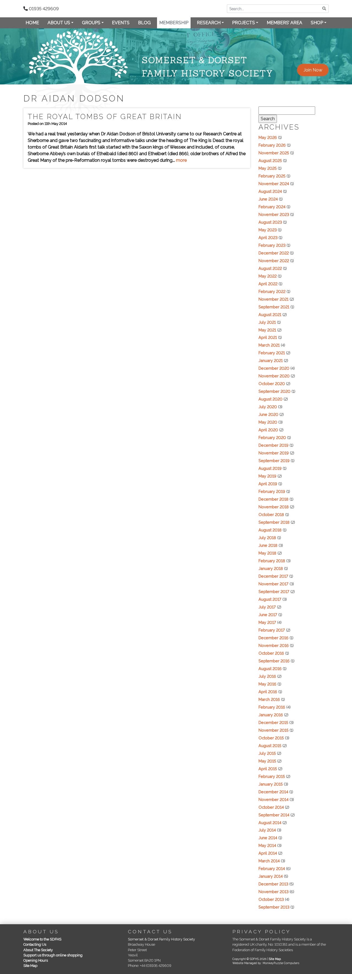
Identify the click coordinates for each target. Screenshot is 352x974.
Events (121, 22)
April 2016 (267, 691)
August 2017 (269, 599)
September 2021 (273, 306)
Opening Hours (35, 960)
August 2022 (270, 268)
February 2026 (272, 145)
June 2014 (267, 837)
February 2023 (271, 245)
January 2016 (270, 714)
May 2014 (267, 845)
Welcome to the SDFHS (42, 939)
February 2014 (271, 868)
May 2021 (267, 330)
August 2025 (270, 160)
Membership (173, 22)
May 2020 (267, 422)
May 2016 (267, 684)
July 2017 (267, 607)
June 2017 (267, 614)
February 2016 (271, 707)
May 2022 (267, 276)
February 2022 (271, 291)
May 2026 (267, 137)
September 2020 (274, 391)
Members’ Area (284, 22)
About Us (59, 22)
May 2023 (267, 229)
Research (209, 22)
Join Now (313, 70)
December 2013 (273, 884)
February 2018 (271, 560)
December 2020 (273, 368)
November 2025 (273, 152)
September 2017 (273, 591)
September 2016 (274, 661)
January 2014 (270, 876)
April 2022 (267, 283)
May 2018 (267, 553)
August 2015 (269, 745)
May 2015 (267, 761)
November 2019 (273, 453)
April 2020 (268, 429)
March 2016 (269, 699)
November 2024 (273, 183)
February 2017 (271, 630)
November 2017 (273, 583)
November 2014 (273, 799)
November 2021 (273, 299)
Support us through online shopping (52, 955)
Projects (243, 22)
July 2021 (267, 322)
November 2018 (273, 506)
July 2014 (267, 830)
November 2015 (273, 730)
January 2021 (270, 360)
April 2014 (267, 853)
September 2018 (274, 522)
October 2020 (271, 383)
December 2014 (273, 791)
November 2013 (273, 891)
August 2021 (269, 314)
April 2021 (267, 337)
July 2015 (267, 753)
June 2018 (267, 545)
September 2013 (273, 907)
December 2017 (273, 576)
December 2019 (273, 445)
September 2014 (273, 815)
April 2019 (267, 483)
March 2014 (269, 860)
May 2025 (267, 168)
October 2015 (271, 738)
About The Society (38, 950)
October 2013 (271, 899)
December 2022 (273, 253)
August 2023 (270, 222)
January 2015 (270, 784)
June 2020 (268, 414)
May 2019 (267, 476)
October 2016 (271, 653)
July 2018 (267, 537)
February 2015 (271, 776)
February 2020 (272, 437)
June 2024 (268, 199)
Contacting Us (34, 944)
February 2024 (271, 206)
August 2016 (270, 668)
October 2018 (271, 514)
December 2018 (273, 499)
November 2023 (273, 214)
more (181, 160)
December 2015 (273, 722)
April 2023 (267, 237)
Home (32, 22)
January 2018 (270, 568)
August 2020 (270, 399)
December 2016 (273, 637)
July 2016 (267, 676)
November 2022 (273, 260)
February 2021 (271, 352)
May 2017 (267, 622)
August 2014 (269, 822)
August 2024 (270, 191)
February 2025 (271, 176)
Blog (144, 22)
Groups (91, 22)
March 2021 (269, 345)
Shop (317, 22)
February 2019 (271, 491)
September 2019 (274, 460)
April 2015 (267, 768)
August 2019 (270, 468)
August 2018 (270, 530)
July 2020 (267, 406)
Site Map (30, 966)
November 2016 (273, 645)
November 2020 (274, 376)
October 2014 (271, 807)
